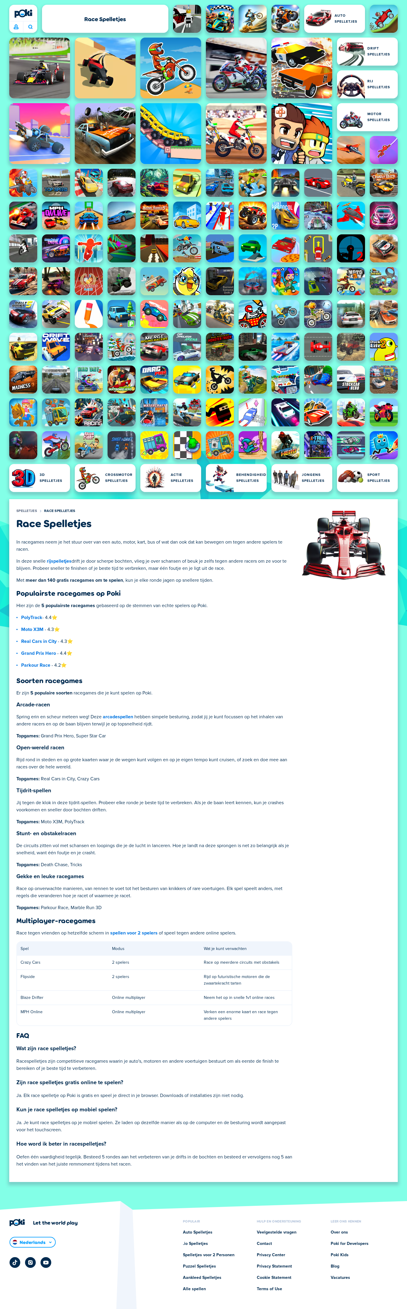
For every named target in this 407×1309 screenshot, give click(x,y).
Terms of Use (269, 1289)
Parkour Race (35, 665)
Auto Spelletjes (197, 1232)
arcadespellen (118, 716)
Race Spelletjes (59, 511)
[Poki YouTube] (46, 1262)
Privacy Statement (274, 1266)
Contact (264, 1244)
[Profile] (16, 27)
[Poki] (23, 13)
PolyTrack (31, 617)
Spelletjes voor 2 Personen (208, 1255)
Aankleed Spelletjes (202, 1278)
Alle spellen (194, 1289)
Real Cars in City (39, 641)
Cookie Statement (274, 1278)
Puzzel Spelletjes (199, 1266)
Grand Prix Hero (38, 653)
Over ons (339, 1232)
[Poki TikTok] (15, 1262)
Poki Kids (340, 1255)
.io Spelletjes (195, 1244)
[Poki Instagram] (30, 1262)
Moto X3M (32, 629)
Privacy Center (271, 1255)
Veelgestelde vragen (276, 1232)
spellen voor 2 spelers (134, 933)
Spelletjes (26, 511)
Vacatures (340, 1278)
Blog (335, 1266)
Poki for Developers (350, 1244)
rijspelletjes (59, 561)
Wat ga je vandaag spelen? (30, 27)
